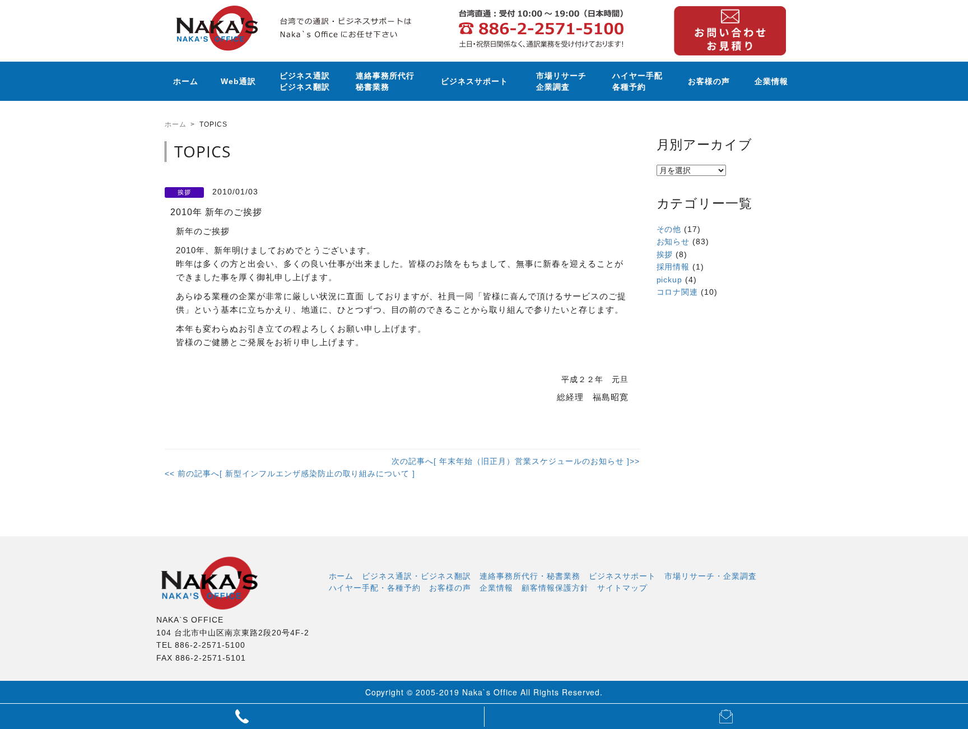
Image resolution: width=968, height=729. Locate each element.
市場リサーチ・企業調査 (710, 575)
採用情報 (673, 266)
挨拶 (665, 254)
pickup (670, 279)
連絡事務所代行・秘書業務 (530, 575)
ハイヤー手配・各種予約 (375, 587)
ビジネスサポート (474, 81)
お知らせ (673, 241)
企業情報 (771, 81)
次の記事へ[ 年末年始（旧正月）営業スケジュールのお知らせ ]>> (515, 461)
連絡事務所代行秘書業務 (385, 81)
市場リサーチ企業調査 (561, 81)
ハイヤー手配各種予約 (637, 81)
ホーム (185, 81)
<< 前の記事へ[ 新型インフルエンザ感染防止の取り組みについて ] (290, 473)
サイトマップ (622, 587)
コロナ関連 (678, 291)
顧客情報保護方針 (555, 587)
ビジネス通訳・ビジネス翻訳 (416, 575)
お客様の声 (709, 81)
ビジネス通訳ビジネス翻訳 (305, 81)
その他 (669, 229)
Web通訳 (238, 81)
